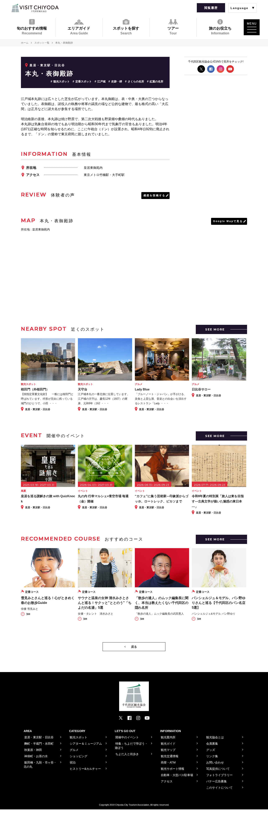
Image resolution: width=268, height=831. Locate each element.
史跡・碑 (116, 81)
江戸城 (101, 81)
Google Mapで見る (228, 221)
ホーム (24, 42)
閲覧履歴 (211, 7)
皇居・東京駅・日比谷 (47, 65)
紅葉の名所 (156, 81)
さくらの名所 (136, 81)
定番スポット (83, 81)
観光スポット (61, 81)
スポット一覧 (41, 42)
